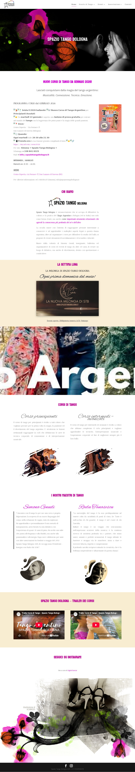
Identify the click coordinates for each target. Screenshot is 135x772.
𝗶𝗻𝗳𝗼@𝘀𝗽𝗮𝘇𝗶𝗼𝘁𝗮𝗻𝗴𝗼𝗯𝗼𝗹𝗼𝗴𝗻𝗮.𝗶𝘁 (34, 155)
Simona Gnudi (39, 507)
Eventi (100, 4)
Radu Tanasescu (96, 507)
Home (74, 4)
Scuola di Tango (86, 4)
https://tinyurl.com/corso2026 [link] (27, 144)
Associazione (114, 4)
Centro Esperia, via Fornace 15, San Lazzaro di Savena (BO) (38, 174)
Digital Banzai (72, 670)
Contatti (128, 4)
